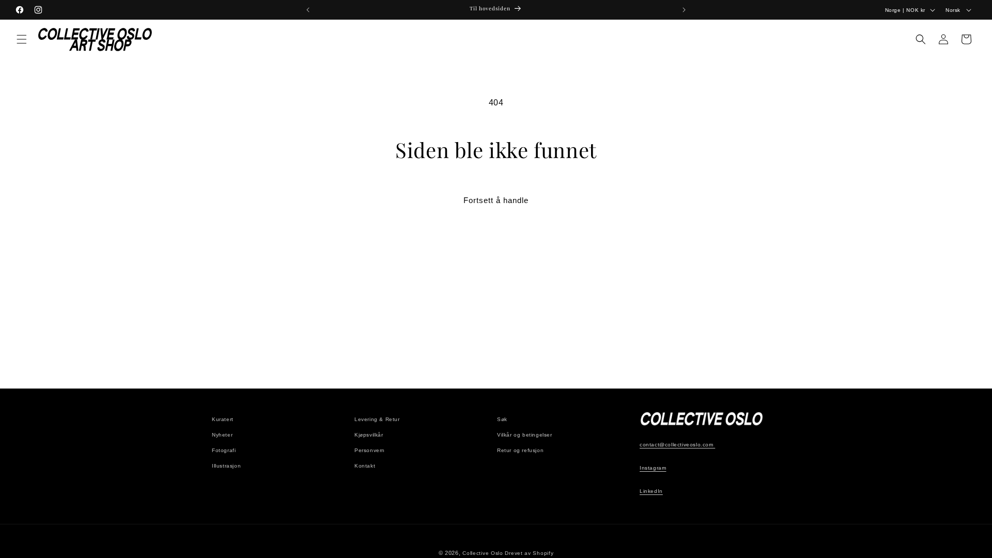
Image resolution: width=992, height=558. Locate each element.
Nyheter (222, 435)
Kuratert (223, 419)
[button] (21, 39)
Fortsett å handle (496, 200)
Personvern (369, 450)
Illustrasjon (226, 466)
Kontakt (364, 466)
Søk (502, 419)
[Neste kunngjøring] (684, 10)
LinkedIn (651, 491)
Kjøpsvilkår (368, 435)
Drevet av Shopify (529, 553)
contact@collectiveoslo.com (677, 444)
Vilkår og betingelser (524, 435)
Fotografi (224, 450)
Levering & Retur (377, 419)
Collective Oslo (482, 553)
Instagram (653, 468)
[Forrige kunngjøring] (308, 10)
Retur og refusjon (520, 450)
